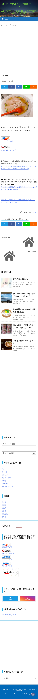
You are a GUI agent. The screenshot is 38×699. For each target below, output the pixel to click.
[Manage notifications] (33, 694)
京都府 (4, 508)
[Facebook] (11, 87)
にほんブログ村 (7, 141)
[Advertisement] (19, 48)
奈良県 (4, 511)
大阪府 (4, 502)
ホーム (5, 25)
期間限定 (5, 483)
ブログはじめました (20, 279)
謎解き (4, 481)
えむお (33, 212)
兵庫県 (4, 505)
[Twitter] (4, 87)
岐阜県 (4, 517)
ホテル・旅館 (6, 478)
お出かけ (5, 475)
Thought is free (30, 694)
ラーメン (5, 472)
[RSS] (33, 87)
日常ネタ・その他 (8, 486)
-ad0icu (13, 25)
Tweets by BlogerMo (9, 615)
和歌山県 (5, 514)
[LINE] (26, 87)
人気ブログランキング (8, 150)
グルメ (4, 469)
